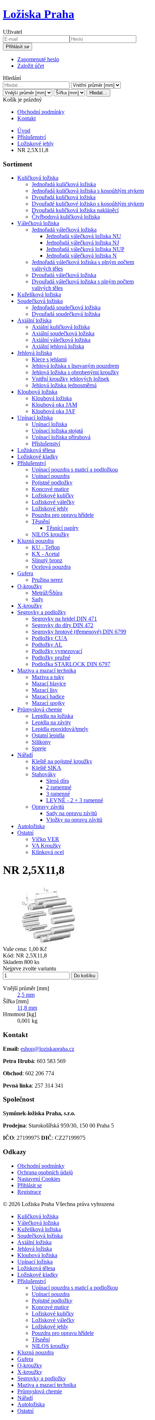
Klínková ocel (48, 852)
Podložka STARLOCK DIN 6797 (71, 664)
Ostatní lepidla (48, 735)
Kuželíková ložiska (39, 294)
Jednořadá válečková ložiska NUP (85, 249)
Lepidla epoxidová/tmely (60, 729)
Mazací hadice (48, 696)
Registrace (29, 1192)
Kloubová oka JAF (53, 411)
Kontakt (26, 118)
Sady (37, 599)
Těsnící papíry (62, 528)
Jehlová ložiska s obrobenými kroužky (75, 372)
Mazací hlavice (49, 683)
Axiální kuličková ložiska (61, 327)
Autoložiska (31, 826)
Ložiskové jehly (35, 143)
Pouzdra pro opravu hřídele (63, 515)
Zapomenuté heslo (38, 59)
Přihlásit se (17, 46)
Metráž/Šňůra (47, 593)
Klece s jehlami (49, 359)
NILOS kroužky (50, 534)
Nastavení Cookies (38, 1179)
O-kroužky (29, 586)
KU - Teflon (46, 547)
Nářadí (25, 755)
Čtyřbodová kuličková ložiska (66, 217)
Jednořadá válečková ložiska (64, 230)
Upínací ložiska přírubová (61, 437)
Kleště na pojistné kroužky (62, 761)
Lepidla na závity (51, 722)
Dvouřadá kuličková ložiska (64, 197)
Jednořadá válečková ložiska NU (83, 236)
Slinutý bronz (47, 560)
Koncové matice (50, 489)
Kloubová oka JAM (54, 405)
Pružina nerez (47, 580)
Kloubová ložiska (37, 392)
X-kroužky (29, 606)
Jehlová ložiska (34, 353)
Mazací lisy (45, 690)
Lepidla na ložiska (52, 716)
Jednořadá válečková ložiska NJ (82, 243)
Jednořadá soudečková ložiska (66, 307)
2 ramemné (58, 787)
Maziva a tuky (48, 677)
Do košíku (84, 975)
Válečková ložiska (38, 223)
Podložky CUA (49, 638)
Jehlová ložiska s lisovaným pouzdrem (75, 366)
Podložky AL (47, 645)
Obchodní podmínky (41, 112)
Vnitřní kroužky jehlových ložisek (70, 379)
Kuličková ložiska (37, 178)
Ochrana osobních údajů (45, 1172)
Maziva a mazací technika (46, 670)
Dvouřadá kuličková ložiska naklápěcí (75, 210)
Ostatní (25, 833)
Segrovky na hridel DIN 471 (64, 619)
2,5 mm (26, 995)
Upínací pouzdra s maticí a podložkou (75, 469)
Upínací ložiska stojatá (57, 431)
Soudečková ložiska (40, 301)
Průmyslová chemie (39, 709)
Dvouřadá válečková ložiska (64, 275)
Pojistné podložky (52, 482)
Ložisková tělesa (36, 450)
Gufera (25, 573)
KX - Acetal (45, 554)
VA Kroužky (46, 846)
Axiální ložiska (34, 320)
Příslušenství (31, 137)
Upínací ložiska (35, 418)
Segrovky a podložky (41, 612)
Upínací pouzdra (51, 476)
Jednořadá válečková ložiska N (81, 256)
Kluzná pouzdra (35, 541)
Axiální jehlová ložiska (58, 346)
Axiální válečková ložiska (61, 340)
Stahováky (44, 774)
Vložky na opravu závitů (74, 820)
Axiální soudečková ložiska (63, 333)
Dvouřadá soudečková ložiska (66, 314)
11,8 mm (27, 1008)
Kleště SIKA (46, 768)
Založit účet (30, 66)
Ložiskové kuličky (53, 495)
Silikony (41, 742)
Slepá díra (57, 781)
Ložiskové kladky (37, 457)
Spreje (39, 748)
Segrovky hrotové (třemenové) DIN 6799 (79, 632)
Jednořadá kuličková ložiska (64, 184)
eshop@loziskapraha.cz (47, 1049)
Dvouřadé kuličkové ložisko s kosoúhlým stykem (88, 204)
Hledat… (98, 92)
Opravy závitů (48, 807)
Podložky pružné (51, 658)
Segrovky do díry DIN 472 (62, 625)
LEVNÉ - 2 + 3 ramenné (74, 800)
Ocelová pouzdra (51, 567)
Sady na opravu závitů (71, 813)
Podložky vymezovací (57, 651)
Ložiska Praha (38, 14)
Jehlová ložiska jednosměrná (64, 385)
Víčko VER (45, 839)
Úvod (23, 131)
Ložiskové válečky (53, 502)
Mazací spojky (48, 703)
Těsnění (41, 521)
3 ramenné (58, 794)
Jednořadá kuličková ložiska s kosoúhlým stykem (88, 191)
